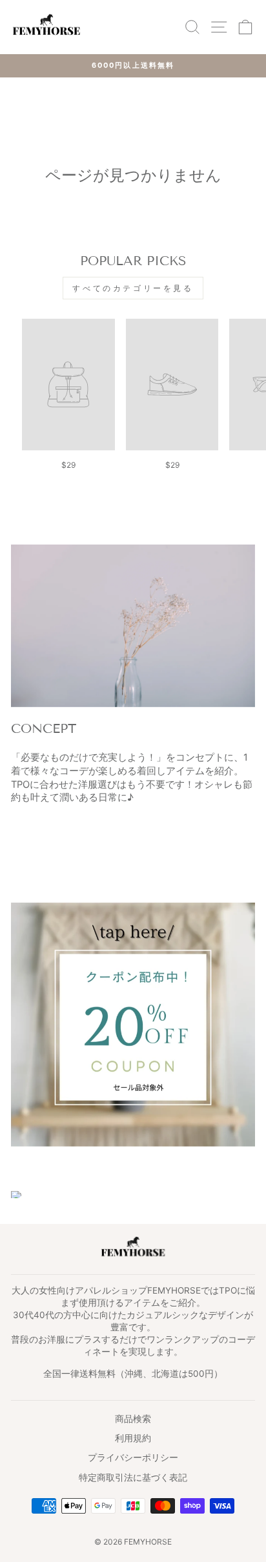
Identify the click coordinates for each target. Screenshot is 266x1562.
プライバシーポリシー (133, 1457)
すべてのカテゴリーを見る (132, 288)
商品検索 (133, 1419)
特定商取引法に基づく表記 (133, 1477)
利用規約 (133, 1438)
